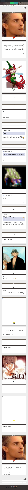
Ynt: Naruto (5, 42)
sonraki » (25, 7)
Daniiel (13, 488)
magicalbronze (14, 12)
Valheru (14, 104)
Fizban (14, 246)
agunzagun (14, 355)
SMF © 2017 (9, 487)
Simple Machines (12, 487)
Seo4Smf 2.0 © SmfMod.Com (17, 487)
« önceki (23, 7)
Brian (17, 488)
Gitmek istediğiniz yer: (22, 482)
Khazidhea (14, 297)
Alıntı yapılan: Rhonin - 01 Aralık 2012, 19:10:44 (7, 216)
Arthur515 (14, 283)
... (3, 8)
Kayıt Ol (16, 3)
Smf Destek (21, 487)
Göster (5, 133)
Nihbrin (14, 206)
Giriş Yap (12, 3)
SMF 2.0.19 (7, 487)
